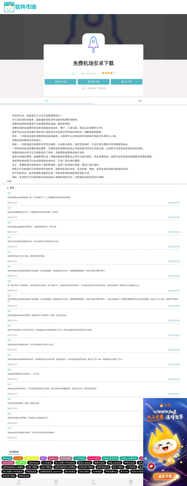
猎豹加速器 (24, 476)
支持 (170, 203)
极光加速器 (70, 471)
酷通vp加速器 (84, 463)
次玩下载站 (46, 467)
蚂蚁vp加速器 (114, 463)
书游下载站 (84, 471)
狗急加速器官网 (110, 458)
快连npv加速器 (138, 471)
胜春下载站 (32, 467)
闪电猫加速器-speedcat (51, 471)
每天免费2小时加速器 (65, 463)
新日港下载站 (9, 476)
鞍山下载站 (118, 467)
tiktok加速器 (94, 458)
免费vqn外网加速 (129, 458)
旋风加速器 (8, 463)
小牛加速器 (80, 458)
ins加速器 (97, 471)
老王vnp (124, 471)
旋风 (43, 458)
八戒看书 (21, 463)
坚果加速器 (66, 458)
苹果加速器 (129, 463)
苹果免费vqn (111, 471)
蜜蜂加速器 (100, 463)
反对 (176, 203)
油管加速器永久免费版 (13, 467)
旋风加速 (53, 458)
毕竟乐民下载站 (86, 467)
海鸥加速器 (34, 463)
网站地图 (7, 458)
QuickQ (18, 458)
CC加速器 (47, 463)
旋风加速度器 (31, 458)
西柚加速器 (31, 471)
